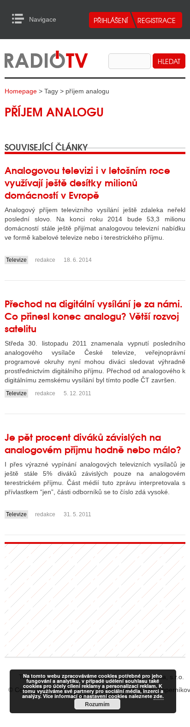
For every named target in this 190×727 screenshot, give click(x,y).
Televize (16, 260)
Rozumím (97, 704)
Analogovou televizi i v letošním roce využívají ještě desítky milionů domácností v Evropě (87, 182)
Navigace (20, 19)
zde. (159, 695)
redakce (45, 260)
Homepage (21, 91)
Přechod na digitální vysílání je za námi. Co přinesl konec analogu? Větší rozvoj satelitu (94, 315)
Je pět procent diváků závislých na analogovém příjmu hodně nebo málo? (93, 442)
